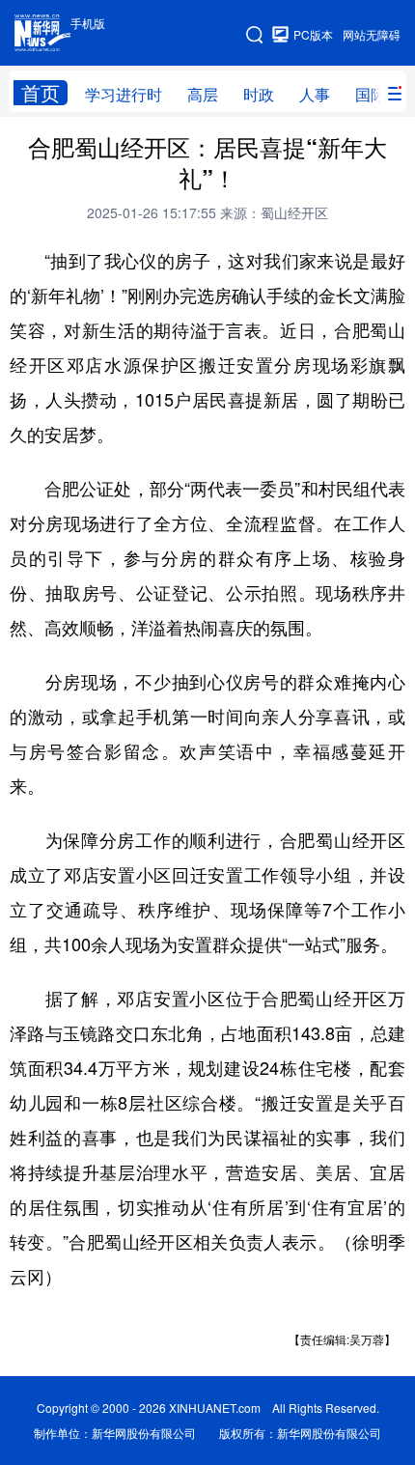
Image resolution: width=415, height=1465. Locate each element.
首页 (40, 92)
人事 (314, 94)
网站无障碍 (372, 34)
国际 (370, 94)
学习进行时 (123, 94)
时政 (258, 94)
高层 (202, 94)
